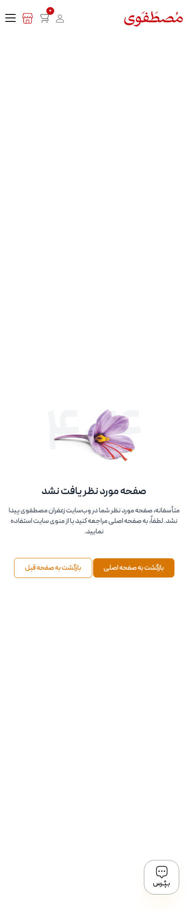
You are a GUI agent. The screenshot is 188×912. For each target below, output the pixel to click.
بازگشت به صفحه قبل (53, 568)
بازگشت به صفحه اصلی (134, 568)
